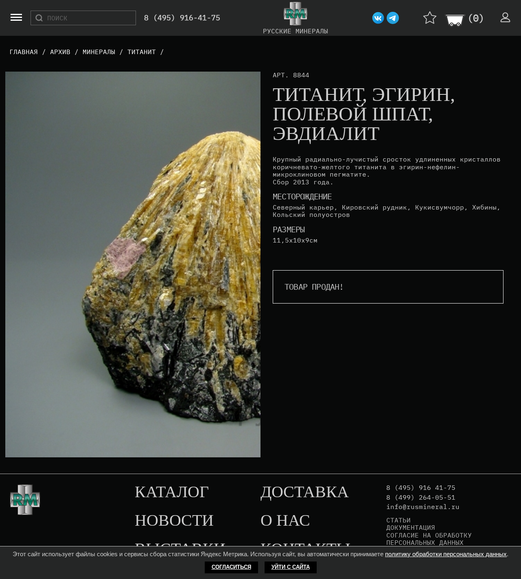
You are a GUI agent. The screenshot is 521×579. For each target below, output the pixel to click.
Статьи (398, 520)
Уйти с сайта (290, 567)
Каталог (172, 492)
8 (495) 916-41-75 (182, 18)
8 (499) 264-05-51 (420, 497)
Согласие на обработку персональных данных (429, 538)
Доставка (304, 492)
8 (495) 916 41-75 (420, 488)
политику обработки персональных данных (446, 554)
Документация (410, 527)
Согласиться (231, 567)
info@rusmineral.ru (423, 507)
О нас (285, 520)
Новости (174, 520)
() (475, 17)
